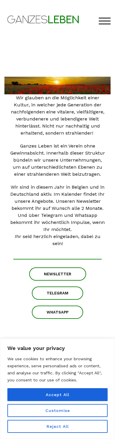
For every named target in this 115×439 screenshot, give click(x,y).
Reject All (58, 426)
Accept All (57, 394)
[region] (57, 389)
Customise (57, 410)
